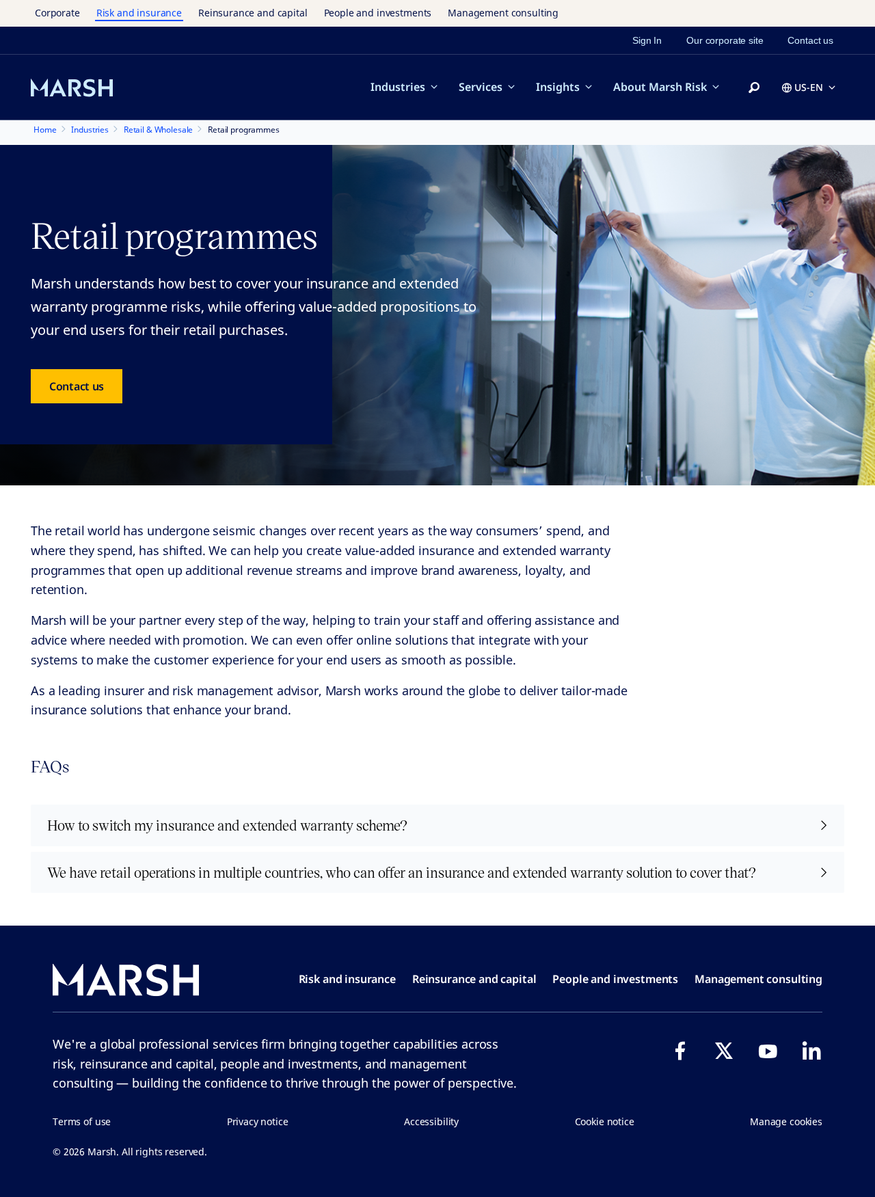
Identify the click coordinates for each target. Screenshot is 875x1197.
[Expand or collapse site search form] (754, 88)
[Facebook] (680, 1050)
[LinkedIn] (811, 1050)
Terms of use (82, 1121)
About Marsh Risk (660, 86)
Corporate (57, 12)
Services (480, 86)
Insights (558, 86)
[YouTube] (767, 1050)
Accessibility (431, 1121)
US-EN (808, 87)
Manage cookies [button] (786, 1121)
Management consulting (503, 12)
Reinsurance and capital (253, 12)
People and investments (378, 12)
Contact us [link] (810, 40)
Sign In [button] (647, 40)
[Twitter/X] (724, 1050)
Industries (398, 86)
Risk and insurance (139, 12)
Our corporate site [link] (724, 40)
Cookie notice (604, 1121)
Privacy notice (257, 1121)
